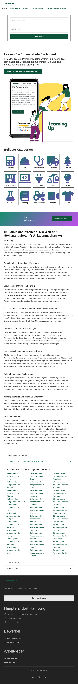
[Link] (9, 3)
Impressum (21, 589)
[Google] (44, 677)
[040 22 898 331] (6, 622)
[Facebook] (33, 677)
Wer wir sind (9, 589)
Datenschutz (33, 589)
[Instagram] (39, 677)
